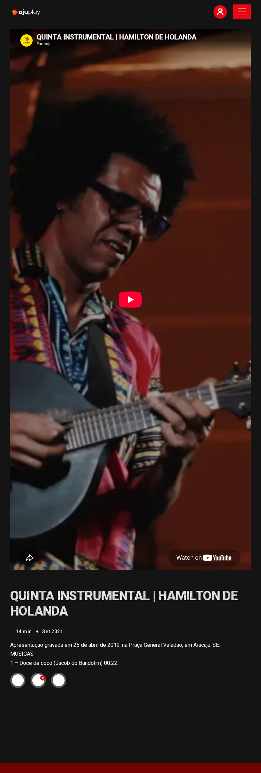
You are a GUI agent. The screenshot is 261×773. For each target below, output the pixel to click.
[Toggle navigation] (242, 11)
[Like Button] (38, 680)
